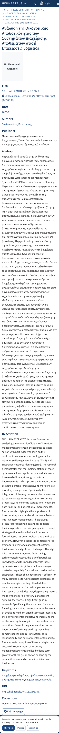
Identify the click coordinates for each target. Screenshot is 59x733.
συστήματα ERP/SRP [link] (13, 679)
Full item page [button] (15, 711)
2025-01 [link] (6, 112)
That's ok (8, 727)
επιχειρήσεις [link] (32, 679)
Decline (20, 727)
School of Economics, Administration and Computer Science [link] (21, 13)
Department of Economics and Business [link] (21, 16)
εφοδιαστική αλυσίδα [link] (41, 675)
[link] (29, 91)
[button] (34, 3)
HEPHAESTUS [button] (12, 3)
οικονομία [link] (45, 679)
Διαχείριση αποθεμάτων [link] (15, 675)
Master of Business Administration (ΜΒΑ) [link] (21, 19)
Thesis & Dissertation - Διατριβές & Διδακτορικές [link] (27, 10)
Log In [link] (47, 3)
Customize (33, 727)
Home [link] (5, 10)
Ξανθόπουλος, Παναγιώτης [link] (17, 124)
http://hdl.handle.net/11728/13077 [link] (21, 692)
